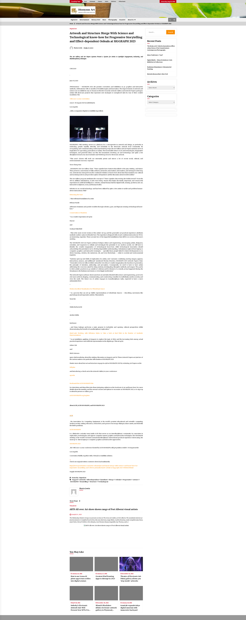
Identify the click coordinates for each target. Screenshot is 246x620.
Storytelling (84, 482)
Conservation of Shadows (78, 213)
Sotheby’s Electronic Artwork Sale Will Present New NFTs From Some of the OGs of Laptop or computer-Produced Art (81, 607)
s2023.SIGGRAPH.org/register (80, 395)
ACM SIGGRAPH (75, 429)
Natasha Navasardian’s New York (157, 74)
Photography (112, 20)
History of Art (95, 20)
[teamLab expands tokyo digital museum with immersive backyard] (131, 593)
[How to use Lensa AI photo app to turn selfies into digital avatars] (81, 564)
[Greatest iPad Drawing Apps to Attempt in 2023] (106, 564)
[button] (170, 20)
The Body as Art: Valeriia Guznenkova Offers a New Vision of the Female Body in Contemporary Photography (161, 48)
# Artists (113, 1)
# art (85, 1)
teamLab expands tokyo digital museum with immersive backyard (130, 607)
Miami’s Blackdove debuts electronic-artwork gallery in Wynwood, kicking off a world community (106, 607)
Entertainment (84, 20)
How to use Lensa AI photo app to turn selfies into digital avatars (81, 578)
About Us (131, 20)
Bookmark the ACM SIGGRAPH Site (81, 383)
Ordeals (118, 480)
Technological (103, 482)
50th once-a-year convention (79, 99)
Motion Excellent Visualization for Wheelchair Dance (87, 289)
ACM (71, 415)
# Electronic (122, 1)
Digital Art (74, 20)
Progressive (127, 480)
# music (100, 1)
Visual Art (122, 20)
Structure (93, 482)
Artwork (82, 480)
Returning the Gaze (76, 195)
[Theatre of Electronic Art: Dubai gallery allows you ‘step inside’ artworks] (131, 564)
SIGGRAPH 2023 (75, 444)
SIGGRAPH (74, 482)
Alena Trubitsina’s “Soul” (155, 55)
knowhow (104, 480)
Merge (111, 480)
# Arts (106, 1)
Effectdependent (93, 480)
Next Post (74, 501)
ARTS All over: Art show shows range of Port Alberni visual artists (104, 509)
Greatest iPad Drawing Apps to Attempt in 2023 (105, 577)
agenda (72, 375)
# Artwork (92, 1)
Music (104, 20)
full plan (72, 367)
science (135, 480)
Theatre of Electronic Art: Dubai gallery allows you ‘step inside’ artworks (131, 578)
